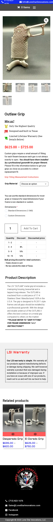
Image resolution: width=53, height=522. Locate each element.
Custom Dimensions (16, 216)
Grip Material (11, 183)
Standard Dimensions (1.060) (20, 211)
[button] (46, 20)
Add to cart (31, 228)
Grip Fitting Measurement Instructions (22, 177)
